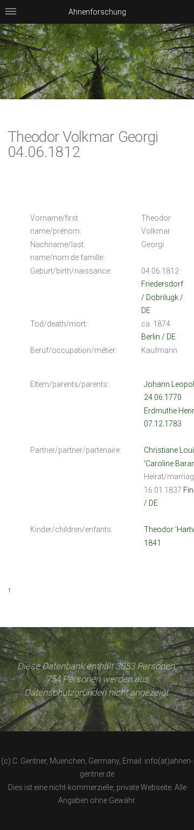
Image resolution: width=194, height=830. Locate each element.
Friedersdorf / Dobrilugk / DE (162, 297)
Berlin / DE (158, 336)
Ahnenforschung (97, 12)
